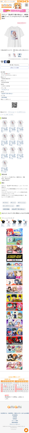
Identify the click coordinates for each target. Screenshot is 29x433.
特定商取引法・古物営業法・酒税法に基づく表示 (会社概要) (15, 413)
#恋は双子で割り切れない (18, 209)
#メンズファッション (8, 206)
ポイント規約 (15, 420)
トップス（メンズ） (8, 114)
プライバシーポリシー (15, 424)
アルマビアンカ (5, 89)
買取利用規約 (15, 422)
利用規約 (15, 418)
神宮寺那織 (4, 97)
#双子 (17, 206)
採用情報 (15, 417)
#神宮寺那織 (6, 209)
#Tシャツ (13, 202)
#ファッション (22, 202)
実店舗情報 (14, 415)
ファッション (11, 112)
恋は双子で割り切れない (7, 93)
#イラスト (5, 202)
